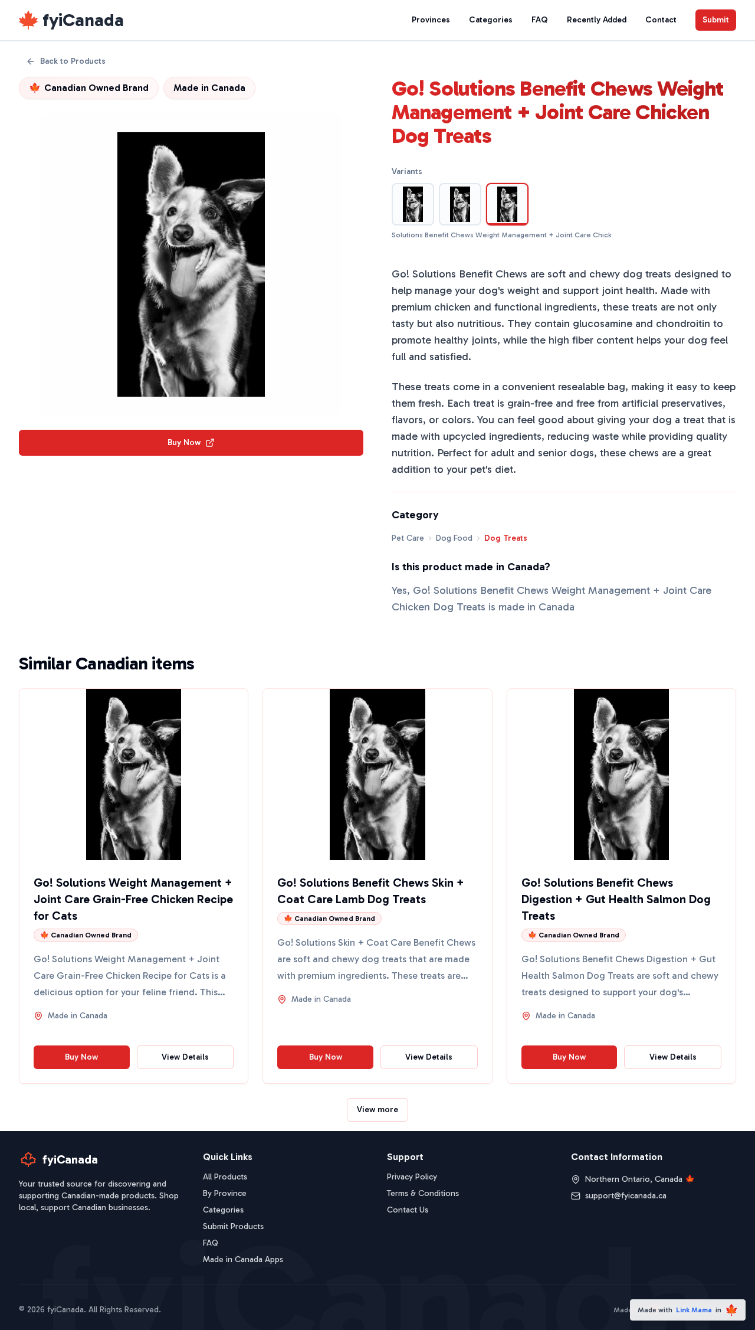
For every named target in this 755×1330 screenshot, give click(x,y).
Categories (491, 20)
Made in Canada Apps (243, 1259)
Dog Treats (505, 538)
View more (377, 1109)
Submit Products (233, 1226)
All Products (225, 1177)
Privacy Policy (412, 1177)
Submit (716, 20)
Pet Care (408, 538)
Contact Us (407, 1210)
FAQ (539, 20)
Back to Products (73, 61)
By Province (225, 1193)
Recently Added (596, 20)
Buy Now (184, 442)
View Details (185, 1057)
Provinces (431, 20)
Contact (661, 20)
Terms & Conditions (423, 1193)
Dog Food (454, 538)
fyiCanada (83, 20)
